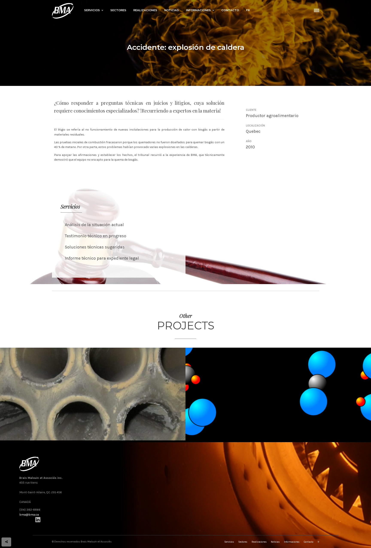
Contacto (230, 10)
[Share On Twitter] (16, 530)
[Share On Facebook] (11, 530)
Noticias (171, 10)
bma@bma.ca (29, 514)
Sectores (118, 10)
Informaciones (198, 10)
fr (248, 10)
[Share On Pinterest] (23, 530)
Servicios (92, 10)
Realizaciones (145, 10)
